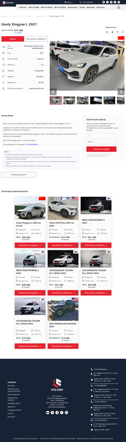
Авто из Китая (46, 7)
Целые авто (73, 7)
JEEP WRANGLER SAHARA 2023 (62, 325)
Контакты (101, 7)
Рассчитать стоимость (36, 39)
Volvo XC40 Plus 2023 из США (61, 224)
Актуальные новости (12, 399)
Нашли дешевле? (18, 174)
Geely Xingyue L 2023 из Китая (28, 224)
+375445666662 (31, 144)
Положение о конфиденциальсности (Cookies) (57, 438)
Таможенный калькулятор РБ (14, 390)
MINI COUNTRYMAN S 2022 (93, 221)
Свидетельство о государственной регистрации (95, 438)
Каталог (23, 7)
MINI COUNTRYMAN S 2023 (27, 271)
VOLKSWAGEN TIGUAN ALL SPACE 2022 (28, 322)
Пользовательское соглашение (26, 438)
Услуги (82, 7)
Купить (13, 39)
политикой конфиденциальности (96, 155)
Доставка (11, 386)
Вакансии (91, 7)
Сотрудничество (14, 410)
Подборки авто (14, 403)
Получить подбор (101, 149)
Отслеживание (14, 394)
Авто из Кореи (60, 7)
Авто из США (34, 7)
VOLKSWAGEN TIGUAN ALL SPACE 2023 (61, 271)
